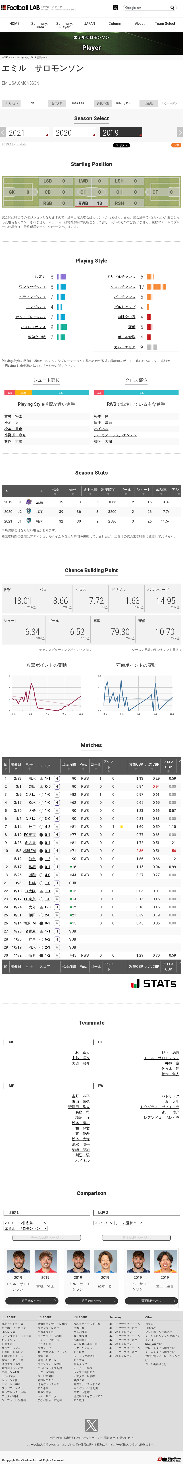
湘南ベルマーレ (47, 1360)
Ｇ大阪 (30, 819)
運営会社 (109, 1437)
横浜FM (29, 851)
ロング (36, 307)
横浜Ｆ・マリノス (12, 1360)
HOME (14, 23)
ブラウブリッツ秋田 (50, 1336)
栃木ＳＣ (79, 1328)
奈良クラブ (80, 1364)
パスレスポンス (33, 327)
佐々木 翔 (170, 1069)
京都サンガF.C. (10, 1372)
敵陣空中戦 (37, 337)
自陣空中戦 (126, 317)
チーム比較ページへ (47, 1237)
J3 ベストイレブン (120, 1356)
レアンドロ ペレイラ (161, 1117)
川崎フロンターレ (12, 1356)
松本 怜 (101, 416)
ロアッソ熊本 (82, 1392)
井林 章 (172, 1063)
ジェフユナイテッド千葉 (16, 1336)
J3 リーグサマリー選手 (123, 1352)
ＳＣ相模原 (80, 1336)
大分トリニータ (47, 1396)
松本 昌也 (13, 429)
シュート (143, 489)
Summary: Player (64, 25)
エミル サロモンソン (161, 1058)
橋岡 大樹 (103, 441)
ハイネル (101, 429)
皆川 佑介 (170, 1112)
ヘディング (32, 297)
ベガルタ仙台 (46, 1332)
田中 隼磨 (103, 422)
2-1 (47, 947)
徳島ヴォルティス (48, 1384)
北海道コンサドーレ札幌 (52, 1323)
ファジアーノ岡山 (12, 1388)
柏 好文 (82, 1128)
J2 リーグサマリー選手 (123, 1340)
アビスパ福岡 (10, 1396)
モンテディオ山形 (48, 1340)
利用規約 (55, 1437)
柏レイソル (8, 1340)
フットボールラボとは (158, 1332)
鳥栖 (32, 867)
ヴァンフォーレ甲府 (50, 1364)
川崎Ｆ (30, 955)
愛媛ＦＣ (79, 1380)
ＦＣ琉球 (79, 1400)
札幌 (32, 883)
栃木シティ (44, 1348)
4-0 (47, 875)
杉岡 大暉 (13, 441)
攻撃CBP (136, 764)
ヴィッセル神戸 (11, 1384)
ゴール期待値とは (156, 1364)
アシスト (108, 764)
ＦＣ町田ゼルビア (12, 1352)
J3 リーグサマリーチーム (124, 1348)
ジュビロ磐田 (46, 1376)
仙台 (32, 859)
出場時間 (108, 489)
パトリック (170, 1096)
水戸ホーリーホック (14, 1328)
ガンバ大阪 (8, 1376)
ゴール (126, 489)
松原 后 (11, 422)
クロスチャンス (122, 287)
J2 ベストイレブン (120, 1344)
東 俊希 (82, 1134)
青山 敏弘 (81, 1101)
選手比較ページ (32, 1300)
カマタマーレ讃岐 (84, 1376)
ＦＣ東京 (7, 1344)
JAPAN (89, 23)
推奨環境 (68, 1437)
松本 (32, 802)
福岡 (39, 512)
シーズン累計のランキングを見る (155, 649)
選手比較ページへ (136, 1237)
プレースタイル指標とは (160, 1348)
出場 (55, 489)
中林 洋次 (81, 1058)
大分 (32, 811)
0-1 (47, 835)
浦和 (32, 875)
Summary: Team (39, 25)
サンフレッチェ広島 (14, 1392)
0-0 (47, 786)
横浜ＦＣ (43, 1356)
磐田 (32, 786)
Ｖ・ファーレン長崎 (14, 1400)
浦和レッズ (8, 1332)
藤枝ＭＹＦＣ (46, 1380)
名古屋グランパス (12, 1368)
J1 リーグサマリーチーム (124, 1323)
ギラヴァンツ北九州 (86, 1388)
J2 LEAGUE (45, 1317)
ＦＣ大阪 (79, 1360)
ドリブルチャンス (121, 277)
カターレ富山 (46, 1372)
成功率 (161, 489)
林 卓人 (82, 1052)
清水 (32, 778)
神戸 (32, 827)
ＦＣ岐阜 (79, 1352)
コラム (149, 1323)
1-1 (47, 778)
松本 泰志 (81, 1123)
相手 (29, 764)
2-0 (47, 915)
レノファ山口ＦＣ (84, 1372)
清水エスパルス (11, 1364)
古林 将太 (13, 416)
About (140, 23)
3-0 (47, 819)
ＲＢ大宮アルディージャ (52, 1352)
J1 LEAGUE (9, 1317)
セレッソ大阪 (10, 1380)
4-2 (47, 827)
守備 (131, 327)
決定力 (40, 277)
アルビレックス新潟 (50, 1368)
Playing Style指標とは (20, 365)
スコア (45, 766)
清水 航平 (81, 1144)
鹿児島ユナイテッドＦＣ (88, 1396)
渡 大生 (172, 1101)
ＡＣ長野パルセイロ (86, 1344)
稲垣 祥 (82, 1117)
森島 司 (82, 1112)
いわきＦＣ (44, 1344)
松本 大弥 (81, 1139)
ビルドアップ (124, 307)
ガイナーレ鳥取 (83, 1368)
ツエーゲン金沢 (83, 1348)
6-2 (47, 939)
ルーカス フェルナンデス (115, 435)
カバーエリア (124, 347)
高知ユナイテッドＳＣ (87, 1384)
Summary (115, 1317)
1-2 (47, 859)
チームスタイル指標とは (160, 1352)
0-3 (47, 923)
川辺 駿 (82, 1155)
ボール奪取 (126, 337)
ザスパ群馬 (80, 1332)
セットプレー (30, 317)
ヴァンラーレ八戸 (48, 1328)
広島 (39, 502)
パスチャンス (124, 297)
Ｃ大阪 (30, 794)
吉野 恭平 (81, 1096)
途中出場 (90, 489)
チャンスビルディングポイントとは (64, 649)
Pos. (83, 764)
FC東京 (30, 835)
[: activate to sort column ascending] (15, 491)
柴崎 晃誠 (81, 1150)
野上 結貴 (170, 1052)
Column (114, 23)
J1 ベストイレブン (120, 1332)
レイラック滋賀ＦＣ (86, 1356)
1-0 (47, 794)
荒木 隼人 (170, 1074)
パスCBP (152, 764)
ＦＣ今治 (43, 1388)
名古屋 (30, 843)
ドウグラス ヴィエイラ (159, 1107)
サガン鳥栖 (44, 1392)
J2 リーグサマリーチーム (124, 1336)
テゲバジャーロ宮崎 (50, 1400)
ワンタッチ (32, 287)
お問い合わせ (125, 1437)
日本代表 (150, 1328)
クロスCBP (168, 764)
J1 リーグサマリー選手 (123, 1328)
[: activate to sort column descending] (7, 491)
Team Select (165, 23)
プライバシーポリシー (88, 1437)
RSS (176, 145)
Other (148, 1317)
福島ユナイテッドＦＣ (87, 1323)
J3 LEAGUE (80, 1317)
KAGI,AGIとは (153, 1344)
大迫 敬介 (81, 1063)
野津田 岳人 (79, 1107)
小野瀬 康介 (15, 435)
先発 (72, 489)
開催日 (15, 764)
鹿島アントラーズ (12, 1323)
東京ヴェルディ (11, 1348)
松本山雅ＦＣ (82, 1340)
